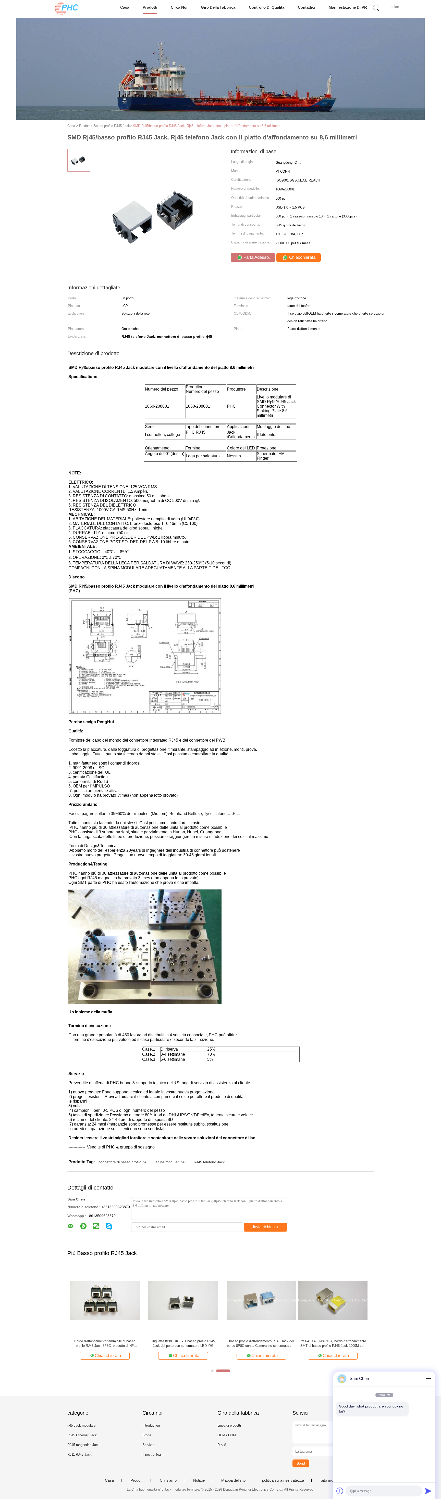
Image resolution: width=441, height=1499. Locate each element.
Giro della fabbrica (218, 7)
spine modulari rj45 (171, 1162)
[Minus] (428, 1379)
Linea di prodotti (229, 1425)
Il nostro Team (153, 1454)
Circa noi (179, 7)
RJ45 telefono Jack (209, 1162)
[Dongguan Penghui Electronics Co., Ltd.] (67, 9)
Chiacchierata (301, 257)
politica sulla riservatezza (283, 1480)
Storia (146, 1435)
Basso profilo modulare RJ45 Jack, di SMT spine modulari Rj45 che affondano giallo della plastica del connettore (180, 1343)
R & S (221, 1445)
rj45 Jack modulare (81, 1425)
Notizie (199, 1480)
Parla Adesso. (256, 257)
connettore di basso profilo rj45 (124, 1162)
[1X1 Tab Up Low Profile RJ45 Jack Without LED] (259, 1300)
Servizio (148, 1445)
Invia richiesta (265, 1227)
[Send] (428, 1490)
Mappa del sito (233, 1480)
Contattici (306, 7)
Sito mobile (330, 1480)
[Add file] (340, 1490)
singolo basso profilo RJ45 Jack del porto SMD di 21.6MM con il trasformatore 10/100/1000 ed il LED (337, 1343)
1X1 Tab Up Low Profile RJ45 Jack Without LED (259, 1343)
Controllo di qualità (266, 7)
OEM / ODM (226, 1435)
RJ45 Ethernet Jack (82, 1435)
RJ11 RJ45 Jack (79, 1454)
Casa (124, 7)
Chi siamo (168, 1480)
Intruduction (151, 1425)
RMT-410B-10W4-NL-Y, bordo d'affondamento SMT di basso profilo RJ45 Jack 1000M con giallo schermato (102, 1343)
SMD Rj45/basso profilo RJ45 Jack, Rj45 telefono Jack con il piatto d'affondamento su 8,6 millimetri (206, 126)
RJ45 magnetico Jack (83, 1445)
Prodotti (150, 7)
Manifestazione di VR (348, 7)
